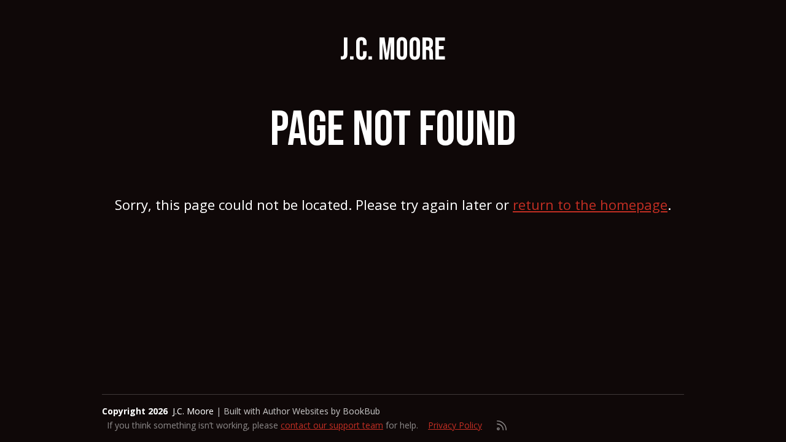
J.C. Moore (393, 50)
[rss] (502, 425)
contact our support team (332, 425)
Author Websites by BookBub (321, 411)
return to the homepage (590, 204)
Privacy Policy (455, 425)
